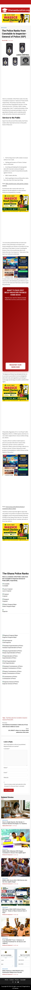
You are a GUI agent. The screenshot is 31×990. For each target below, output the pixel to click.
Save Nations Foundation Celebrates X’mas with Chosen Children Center (15, 724)
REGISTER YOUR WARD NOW (15, 366)
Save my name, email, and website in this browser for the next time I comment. (15, 785)
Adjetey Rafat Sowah (7, 825)
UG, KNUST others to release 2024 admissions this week (18, 730)
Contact (11, 979)
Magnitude (25, 986)
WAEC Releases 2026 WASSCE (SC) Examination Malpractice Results (15, 958)
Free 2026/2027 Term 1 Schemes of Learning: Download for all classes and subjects (15, 927)
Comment (7, 748)
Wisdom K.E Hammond (7, 854)
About (6, 979)
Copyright (23, 979)
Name (6, 767)
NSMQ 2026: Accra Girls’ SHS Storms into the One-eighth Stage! (15, 867)
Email (5, 772)
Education (4, 27)
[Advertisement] (15, 82)
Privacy (17, 979)
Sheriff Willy (5, 40)
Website (6, 777)
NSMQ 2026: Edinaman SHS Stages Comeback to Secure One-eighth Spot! (15, 838)
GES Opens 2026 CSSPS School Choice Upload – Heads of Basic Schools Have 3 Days (15, 896)
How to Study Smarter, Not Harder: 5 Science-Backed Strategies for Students (15, 809)
